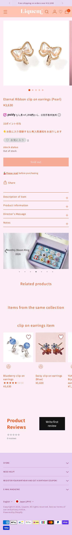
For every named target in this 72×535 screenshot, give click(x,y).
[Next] (62, 3)
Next (65, 251)
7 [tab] (52, 272)
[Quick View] (8, 366)
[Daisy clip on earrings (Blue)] (51, 347)
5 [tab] (41, 272)
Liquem (25, 506)
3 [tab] (30, 272)
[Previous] (10, 3)
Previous (7, 251)
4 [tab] (36, 272)
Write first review (52, 423)
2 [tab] (25, 272)
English (6, 501)
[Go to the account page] (54, 12)
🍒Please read (10, 173)
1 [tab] (19, 272)
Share (11, 182)
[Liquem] (31, 12)
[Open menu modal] (5, 12)
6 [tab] (47, 272)
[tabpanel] (36, 251)
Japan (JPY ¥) (25, 501)
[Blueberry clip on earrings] (18, 347)
